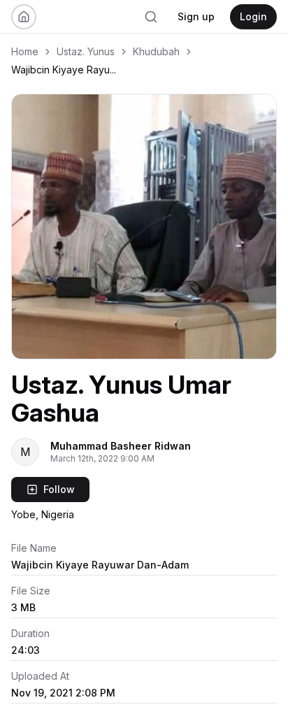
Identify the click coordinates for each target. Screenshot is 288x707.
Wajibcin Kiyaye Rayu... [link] (63, 70)
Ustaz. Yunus (86, 51)
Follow (59, 489)
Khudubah (156, 51)
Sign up (196, 16)
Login (253, 16)
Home (24, 51)
